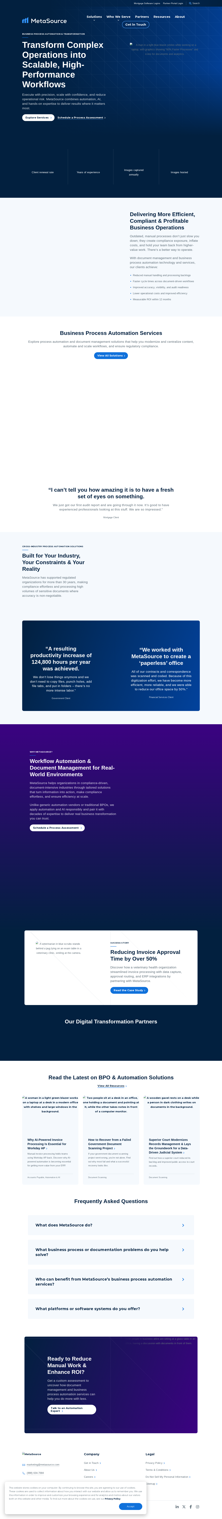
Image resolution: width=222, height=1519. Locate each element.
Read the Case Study (128, 990)
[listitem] (50, 1140)
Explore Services (37, 117)
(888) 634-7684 (35, 1473)
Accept (130, 1506)
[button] (111, 1225)
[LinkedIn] (177, 1506)
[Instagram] (197, 1506)
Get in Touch (91, 1463)
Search (196, 3)
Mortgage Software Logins (147, 3)
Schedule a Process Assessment (80, 117)
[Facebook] (190, 1506)
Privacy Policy (112, 1498)
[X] (184, 1506)
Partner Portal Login (173, 3)
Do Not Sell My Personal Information (167, 1476)
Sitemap (150, 1483)
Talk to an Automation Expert (67, 1409)
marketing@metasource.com (43, 1464)
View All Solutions (110, 355)
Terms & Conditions (157, 1470)
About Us (89, 1470)
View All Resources (111, 1085)
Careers (88, 1476)
